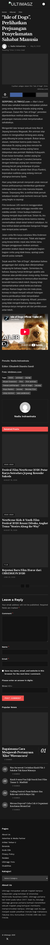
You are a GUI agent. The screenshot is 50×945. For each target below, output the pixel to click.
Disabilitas (6, 866)
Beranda (5, 846)
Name (5, 647)
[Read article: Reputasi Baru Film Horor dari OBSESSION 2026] (25, 550)
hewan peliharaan (11, 385)
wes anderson (23, 393)
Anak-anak (9, 464)
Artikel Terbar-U (9, 842)
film (21, 382)
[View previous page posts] (23, 586)
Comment (7, 613)
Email (5, 659)
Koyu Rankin (8, 389)
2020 (11, 378)
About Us (6, 834)
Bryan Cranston (9, 382)
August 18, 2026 (10, 480)
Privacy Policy (8, 854)
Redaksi (5, 858)
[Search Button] (38, 4)
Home (4, 12)
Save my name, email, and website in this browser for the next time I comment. (24, 672)
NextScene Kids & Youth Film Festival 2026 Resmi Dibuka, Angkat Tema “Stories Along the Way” (25, 523)
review (19, 389)
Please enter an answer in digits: (17, 680)
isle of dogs (27, 385)
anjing (28, 378)
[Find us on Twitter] (7, 939)
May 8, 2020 (35, 46)
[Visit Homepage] (21, 4)
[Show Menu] (3, 4)
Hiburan (13, 12)
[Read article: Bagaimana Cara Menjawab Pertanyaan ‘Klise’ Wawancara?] (25, 728)
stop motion (8, 393)
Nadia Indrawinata (17, 46)
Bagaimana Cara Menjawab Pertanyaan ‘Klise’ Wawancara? (17, 752)
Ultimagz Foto (8, 862)
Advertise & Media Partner (13, 838)
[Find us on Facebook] (3, 939)
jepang (38, 385)
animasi (19, 378)
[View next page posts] (27, 586)
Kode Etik (6, 850)
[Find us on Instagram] (16, 939)
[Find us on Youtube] (12, 939)
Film (20, 12)
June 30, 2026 (9, 577)
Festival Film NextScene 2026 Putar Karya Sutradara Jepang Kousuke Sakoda (25, 473)
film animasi (31, 382)
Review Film (30, 389)
